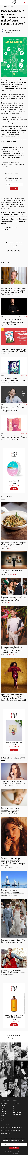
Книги (11, 6)
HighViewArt (23, 316)
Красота (3, 654)
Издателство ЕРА (13, 30)
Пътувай (3, 1119)
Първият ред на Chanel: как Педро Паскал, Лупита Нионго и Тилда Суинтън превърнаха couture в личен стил (13, 649)
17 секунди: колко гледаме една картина (12, 571)
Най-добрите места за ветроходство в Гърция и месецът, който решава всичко (13, 892)
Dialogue (3, 1109)
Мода (2, 1107)
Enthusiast (24, 347)
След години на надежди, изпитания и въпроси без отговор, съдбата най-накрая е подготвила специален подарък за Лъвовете (13, 861)
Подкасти (3, 1105)
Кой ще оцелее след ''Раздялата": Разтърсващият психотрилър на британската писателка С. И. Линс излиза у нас (13, 291)
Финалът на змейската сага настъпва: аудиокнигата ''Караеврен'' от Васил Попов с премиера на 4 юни (12, 322)
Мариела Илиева (12, 548)
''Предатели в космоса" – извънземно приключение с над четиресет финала (13, 380)
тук (10, 229)
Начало (5, 6)
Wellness (3, 785)
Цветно (3, 1115)
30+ (2, 602)
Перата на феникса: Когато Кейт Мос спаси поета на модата (13, 941)
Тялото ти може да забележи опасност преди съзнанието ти (13, 782)
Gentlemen (4, 895)
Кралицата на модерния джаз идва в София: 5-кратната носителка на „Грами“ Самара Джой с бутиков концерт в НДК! (13, 697)
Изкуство (3, 574)
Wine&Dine (4, 1103)
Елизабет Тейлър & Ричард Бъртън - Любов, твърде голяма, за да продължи (13, 972)
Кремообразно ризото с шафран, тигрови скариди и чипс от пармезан (13, 544)
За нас (15, 1107)
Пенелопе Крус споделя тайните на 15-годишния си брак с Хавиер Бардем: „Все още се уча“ (13, 599)
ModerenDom (17, 1114)
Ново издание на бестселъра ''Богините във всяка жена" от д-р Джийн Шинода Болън (14, 437)
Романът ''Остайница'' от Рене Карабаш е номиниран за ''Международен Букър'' (12, 409)
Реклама (15, 1109)
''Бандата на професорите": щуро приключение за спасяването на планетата (13, 351)
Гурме (2, 548)
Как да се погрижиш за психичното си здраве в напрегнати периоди (10, 810)
